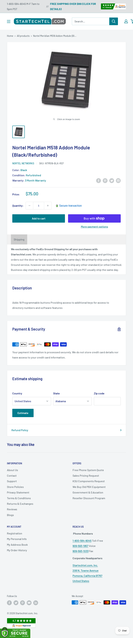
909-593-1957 (80, 545)
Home (10, 35)
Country (17, 393)
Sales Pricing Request (86, 475)
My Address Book (17, 544)
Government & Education (88, 492)
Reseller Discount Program (89, 498)
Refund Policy (19, 430)
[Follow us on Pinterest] (22, 602)
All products (23, 35)
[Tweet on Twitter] (111, 180)
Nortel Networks (23, 163)
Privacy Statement (18, 492)
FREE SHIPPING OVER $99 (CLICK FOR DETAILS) (73, 6)
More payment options (94, 226)
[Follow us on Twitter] (16, 602)
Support (12, 481)
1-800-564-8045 (82, 540)
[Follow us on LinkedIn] (35, 602)
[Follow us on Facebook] (9, 602)
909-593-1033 (80, 551)
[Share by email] (118, 180)
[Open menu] (8, 21)
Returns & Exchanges (20, 503)
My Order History (17, 550)
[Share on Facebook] (98, 180)
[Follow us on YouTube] (29, 602)
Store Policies (15, 486)
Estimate (22, 413)
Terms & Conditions (19, 498)
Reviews (12, 509)
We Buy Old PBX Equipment (89, 486)
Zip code (99, 393)
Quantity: (18, 205)
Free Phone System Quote (88, 470)
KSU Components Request (89, 481)
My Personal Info (17, 538)
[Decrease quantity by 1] (29, 205)
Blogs (10, 515)
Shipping (19, 239)
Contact (12, 475)
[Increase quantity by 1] (47, 205)
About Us (12, 470)
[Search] (113, 21)
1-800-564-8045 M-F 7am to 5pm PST (23, 6)
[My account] (126, 21)
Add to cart (38, 218)
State (56, 393)
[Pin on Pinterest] (105, 180)
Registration (14, 533)
